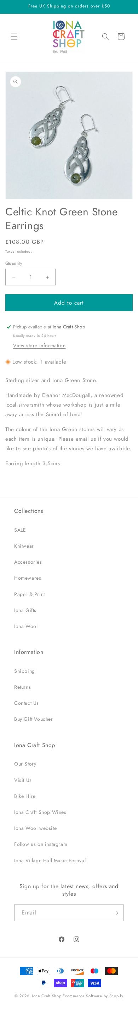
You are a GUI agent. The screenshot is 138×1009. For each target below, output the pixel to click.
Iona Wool (26, 626)
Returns (22, 687)
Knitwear (24, 545)
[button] (14, 36)
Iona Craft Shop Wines (40, 812)
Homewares (27, 577)
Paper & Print (29, 594)
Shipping (24, 671)
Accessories (28, 561)
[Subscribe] (115, 913)
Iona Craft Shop (47, 996)
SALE (20, 529)
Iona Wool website (35, 828)
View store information (39, 345)
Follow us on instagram (40, 844)
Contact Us (26, 703)
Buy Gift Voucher (33, 719)
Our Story (25, 763)
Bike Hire (24, 796)
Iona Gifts (25, 610)
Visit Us (23, 780)
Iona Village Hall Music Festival (50, 860)
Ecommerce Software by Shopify (93, 996)
